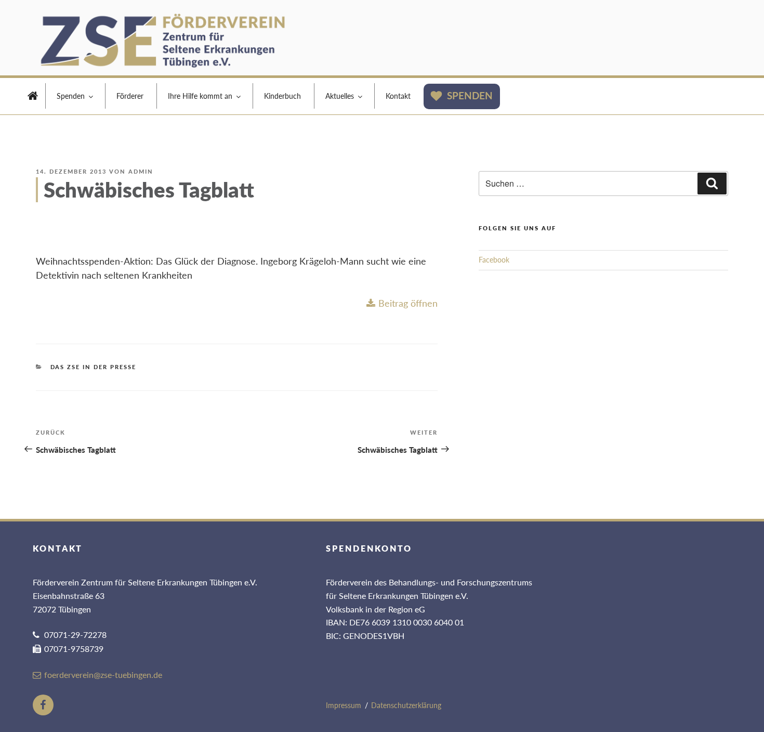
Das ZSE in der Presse (93, 366)
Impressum (343, 705)
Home (32, 97)
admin (140, 171)
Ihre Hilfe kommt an (200, 96)
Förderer (129, 96)
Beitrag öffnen (408, 303)
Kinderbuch (282, 96)
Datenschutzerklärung (406, 705)
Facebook (494, 259)
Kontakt (398, 96)
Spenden (71, 96)
